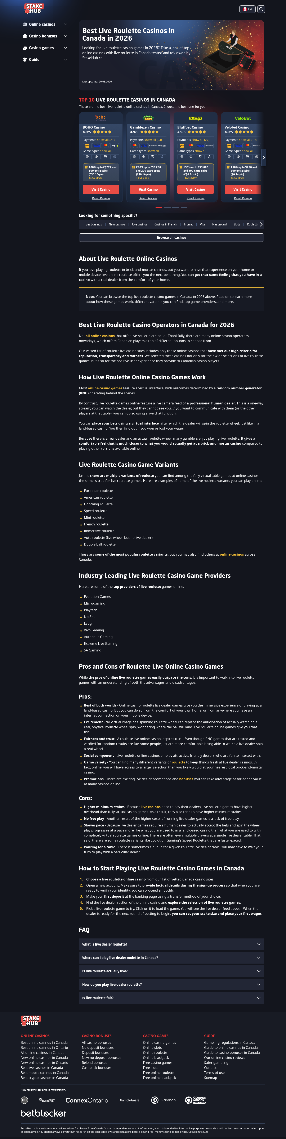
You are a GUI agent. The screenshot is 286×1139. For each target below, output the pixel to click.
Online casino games (159, 1042)
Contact (210, 1068)
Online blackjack (156, 1057)
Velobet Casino (237, 127)
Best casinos (94, 224)
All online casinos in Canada (42, 1052)
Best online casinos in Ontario (44, 1047)
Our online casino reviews (224, 1057)
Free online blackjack (159, 1078)
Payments (99, 140)
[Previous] (82, 224)
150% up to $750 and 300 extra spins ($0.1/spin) (244, 171)
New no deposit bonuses (101, 1057)
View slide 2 (167, 208)
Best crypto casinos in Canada (44, 1078)
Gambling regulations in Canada (229, 1042)
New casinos (117, 224)
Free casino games (158, 1062)
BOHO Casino (94, 127)
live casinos (151, 807)
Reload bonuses (94, 1062)
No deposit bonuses (98, 1047)
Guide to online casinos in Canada (231, 1047)
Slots (237, 224)
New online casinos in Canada (44, 1057)
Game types (97, 151)
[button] (102, 132)
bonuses (186, 779)
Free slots (150, 1068)
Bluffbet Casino (190, 127)
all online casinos (100, 336)
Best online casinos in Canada (44, 1042)
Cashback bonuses (97, 1068)
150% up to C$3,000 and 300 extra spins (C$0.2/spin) (195, 171)
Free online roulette (158, 1073)
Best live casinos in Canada (42, 1068)
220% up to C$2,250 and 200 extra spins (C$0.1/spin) (148, 171)
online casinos (232, 554)
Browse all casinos (171, 237)
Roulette (252, 224)
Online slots (152, 1047)
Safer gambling (216, 1062)
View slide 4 (184, 208)
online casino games (105, 388)
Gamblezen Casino (145, 127)
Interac (188, 224)
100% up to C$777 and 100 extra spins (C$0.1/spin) (102, 171)
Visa (202, 224)
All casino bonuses (96, 1042)
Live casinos (140, 224)
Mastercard (219, 224)
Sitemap (210, 1078)
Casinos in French (166, 224)
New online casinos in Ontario (44, 1062)
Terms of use (214, 1073)
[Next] (260, 157)
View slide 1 (159, 208)
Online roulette (155, 1052)
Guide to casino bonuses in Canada (232, 1052)
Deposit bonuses (95, 1052)
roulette (178, 762)
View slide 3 (176, 208)
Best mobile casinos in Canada (45, 1073)
